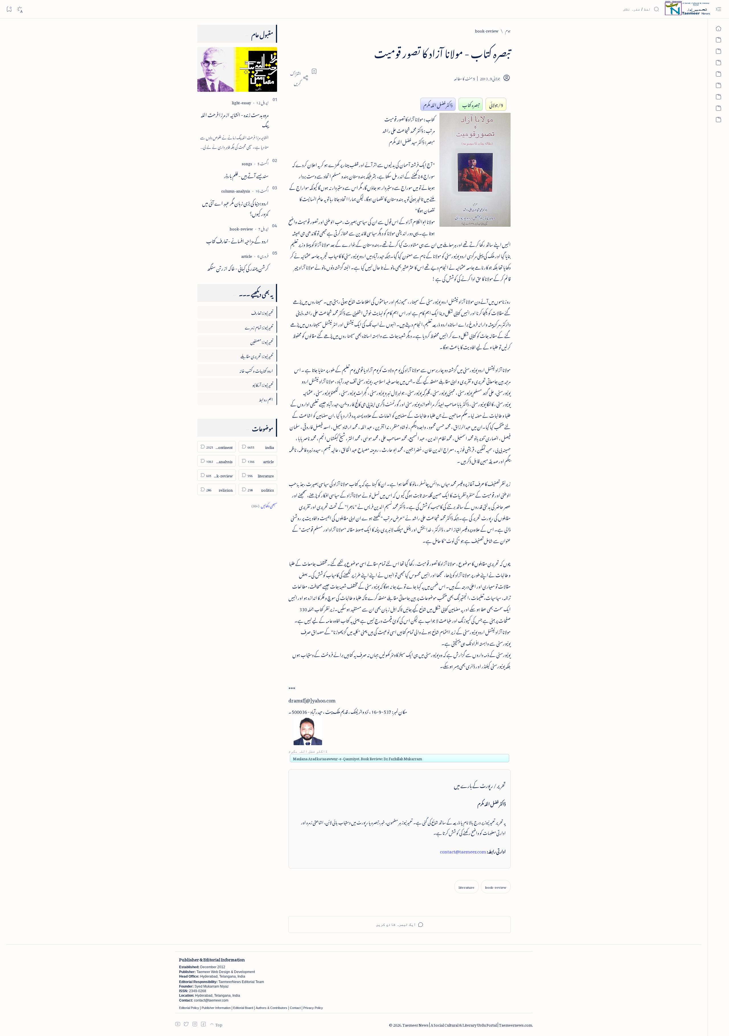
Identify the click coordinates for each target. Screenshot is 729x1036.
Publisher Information (216, 1008)
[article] (246, 255)
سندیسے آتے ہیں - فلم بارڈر (246, 175)
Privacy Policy (313, 1008)
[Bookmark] (9, 9)
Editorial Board (243, 1008)
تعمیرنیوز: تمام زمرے (259, 327)
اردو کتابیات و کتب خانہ (256, 370)
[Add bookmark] (314, 71)
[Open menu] (718, 9)
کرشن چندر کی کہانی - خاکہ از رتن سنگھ (238, 267)
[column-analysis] (235, 190)
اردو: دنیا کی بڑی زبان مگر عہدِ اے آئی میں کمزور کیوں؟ (235, 207)
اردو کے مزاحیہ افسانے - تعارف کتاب (237, 240)
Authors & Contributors (271, 1008)
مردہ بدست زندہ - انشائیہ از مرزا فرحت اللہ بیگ (235, 119)
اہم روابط (266, 399)
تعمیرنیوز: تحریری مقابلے (257, 355)
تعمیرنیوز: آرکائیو (262, 384)
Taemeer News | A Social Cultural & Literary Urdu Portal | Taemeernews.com (467, 1024)
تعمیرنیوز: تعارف (262, 312)
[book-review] (496, 886)
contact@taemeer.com (463, 850)
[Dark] (19, 9)
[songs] (247, 163)
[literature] (466, 886)
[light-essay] (241, 102)
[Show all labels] (264, 505)
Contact (295, 1008)
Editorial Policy (189, 1008)
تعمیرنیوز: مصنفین (261, 341)
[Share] (298, 77)
